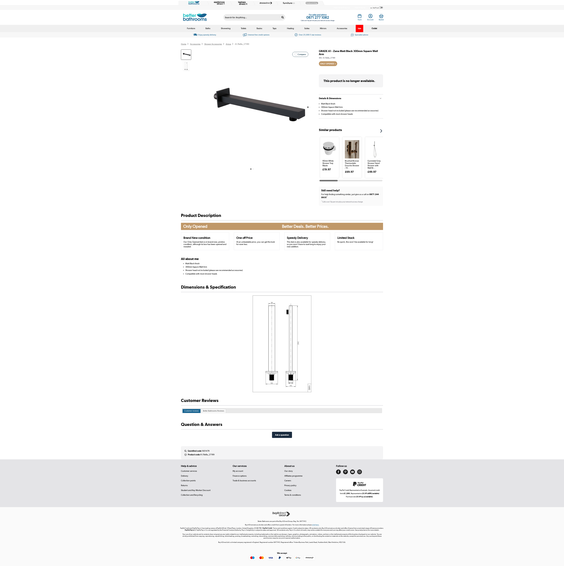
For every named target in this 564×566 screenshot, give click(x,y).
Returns (184, 485)
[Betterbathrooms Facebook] (338, 473)
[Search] (282, 17)
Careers (287, 480)
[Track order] (359, 17)
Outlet (374, 28)
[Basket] (381, 16)
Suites (306, 28)
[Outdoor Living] (311, 3)
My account (238, 471)
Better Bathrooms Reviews (213, 411)
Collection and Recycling (192, 495)
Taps (274, 28)
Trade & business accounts (244, 480)
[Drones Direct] (265, 3)
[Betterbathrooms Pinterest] (345, 473)
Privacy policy (290, 485)
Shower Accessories (213, 44)
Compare (302, 54)
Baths (207, 28)
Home (183, 44)
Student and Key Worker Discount (195, 490)
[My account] (370, 17)
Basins (259, 28)
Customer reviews (191, 411)
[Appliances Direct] (219, 3)
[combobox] (254, 17)
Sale (359, 28)
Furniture (191, 28)
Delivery (184, 476)
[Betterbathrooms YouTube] (352, 473)
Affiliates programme (293, 476)
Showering (225, 28)
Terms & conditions (292, 495)
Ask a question (282, 435)
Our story (288, 471)
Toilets (243, 28)
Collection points (188, 480)
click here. (315, 525)
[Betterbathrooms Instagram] (359, 473)
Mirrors (323, 28)
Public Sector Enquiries (342, 8)
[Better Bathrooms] (193, 3)
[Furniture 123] (288, 3)
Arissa (228, 44)
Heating (290, 28)
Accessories (342, 28)
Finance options (240, 476)
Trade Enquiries (360, 8)
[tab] (191, 411)
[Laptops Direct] (242, 3)
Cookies (287, 490)
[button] (307, 107)
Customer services (189, 471)
